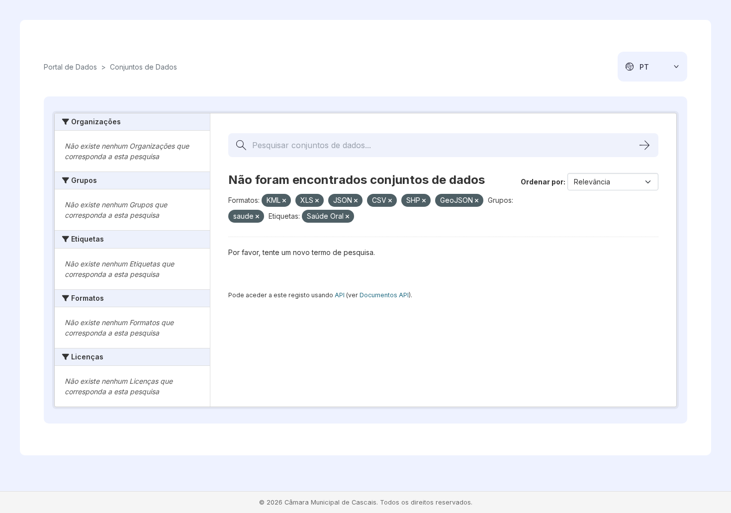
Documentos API (384, 295)
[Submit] (644, 145)
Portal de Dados (70, 67)
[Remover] (284, 200)
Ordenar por (542, 181)
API (340, 295)
